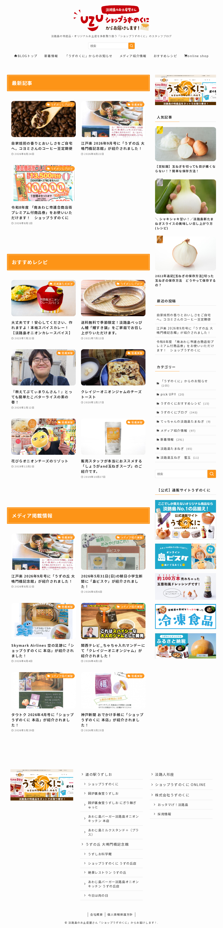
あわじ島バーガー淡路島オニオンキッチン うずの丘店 (113, 883)
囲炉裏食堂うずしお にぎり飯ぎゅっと (112, 804)
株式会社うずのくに (172, 794)
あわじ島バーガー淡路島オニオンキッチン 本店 (113, 818)
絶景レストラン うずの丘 (107, 872)
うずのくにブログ (179, 412)
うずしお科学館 (100, 854)
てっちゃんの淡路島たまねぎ (185, 421)
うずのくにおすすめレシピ (184, 403)
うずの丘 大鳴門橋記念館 (107, 844)
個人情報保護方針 (120, 914)
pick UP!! (172, 394)
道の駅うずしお (98, 774)
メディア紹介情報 (178, 430)
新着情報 (172, 439)
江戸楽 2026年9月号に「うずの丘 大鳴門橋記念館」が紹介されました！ (185, 330)
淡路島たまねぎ (176, 448)
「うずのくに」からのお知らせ (184, 383)
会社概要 (96, 914)
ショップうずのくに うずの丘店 (112, 863)
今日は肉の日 (98, 895)
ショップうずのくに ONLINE (180, 784)
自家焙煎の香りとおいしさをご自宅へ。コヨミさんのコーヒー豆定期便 (184, 317)
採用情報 (164, 814)
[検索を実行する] (131, 46)
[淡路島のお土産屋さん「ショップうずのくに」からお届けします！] (111, 18)
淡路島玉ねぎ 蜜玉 (179, 457)
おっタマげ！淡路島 (173, 804)
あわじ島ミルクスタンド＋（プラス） (113, 832)
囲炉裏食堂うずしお (103, 793)
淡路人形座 (164, 774)
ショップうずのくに (103, 784)
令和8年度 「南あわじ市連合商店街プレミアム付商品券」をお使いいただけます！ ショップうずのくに (185, 345)
